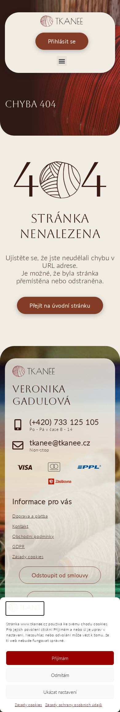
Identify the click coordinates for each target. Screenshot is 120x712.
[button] (62, 61)
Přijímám (60, 658)
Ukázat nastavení (60, 692)
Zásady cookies (28, 704)
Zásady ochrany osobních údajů (73, 704)
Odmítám (60, 675)
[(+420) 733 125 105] (17, 424)
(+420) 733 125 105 (64, 421)
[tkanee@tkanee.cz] (17, 445)
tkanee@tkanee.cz (60, 442)
